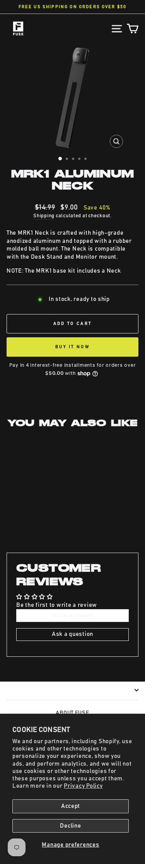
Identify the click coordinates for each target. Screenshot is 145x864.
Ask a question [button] (72, 634)
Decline (70, 826)
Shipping (44, 215)
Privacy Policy (83, 786)
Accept (70, 806)
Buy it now (72, 347)
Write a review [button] (72, 615)
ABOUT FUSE (72, 713)
